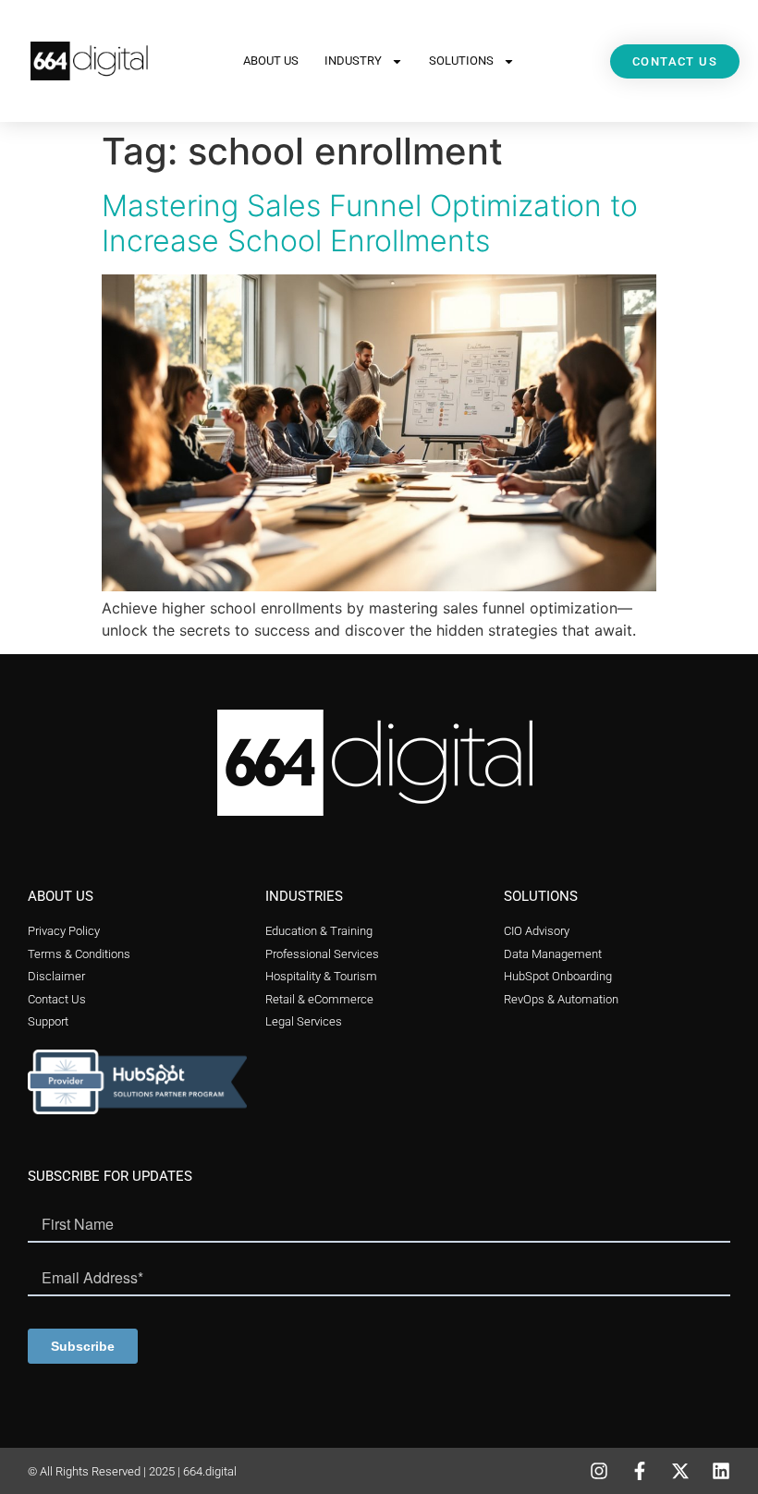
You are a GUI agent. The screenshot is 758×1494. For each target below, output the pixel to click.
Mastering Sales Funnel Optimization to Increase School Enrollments (370, 223)
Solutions (461, 60)
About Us (271, 60)
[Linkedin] (721, 1471)
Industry (353, 60)
